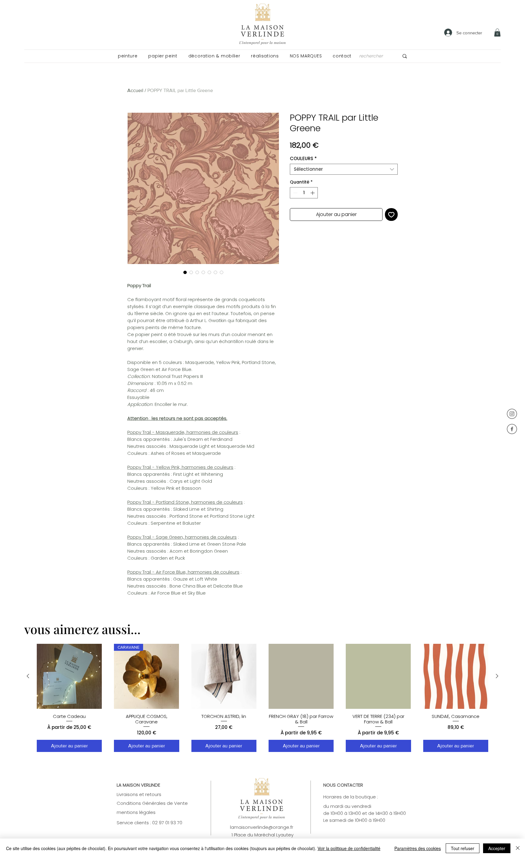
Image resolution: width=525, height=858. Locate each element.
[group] (262, 698)
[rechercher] (404, 56)
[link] (497, 32)
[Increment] (313, 192)
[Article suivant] (497, 676)
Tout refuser (462, 848)
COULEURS (303, 158)
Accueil (135, 90)
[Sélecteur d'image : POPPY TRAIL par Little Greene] (185, 272)
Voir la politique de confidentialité (348, 848)
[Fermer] (517, 848)
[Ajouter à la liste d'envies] (391, 214)
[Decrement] (294, 192)
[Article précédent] (28, 676)
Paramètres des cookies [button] (417, 848)
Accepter (496, 848)
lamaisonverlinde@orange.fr (261, 827)
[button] (128, 56)
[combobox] (344, 169)
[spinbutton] (303, 192)
